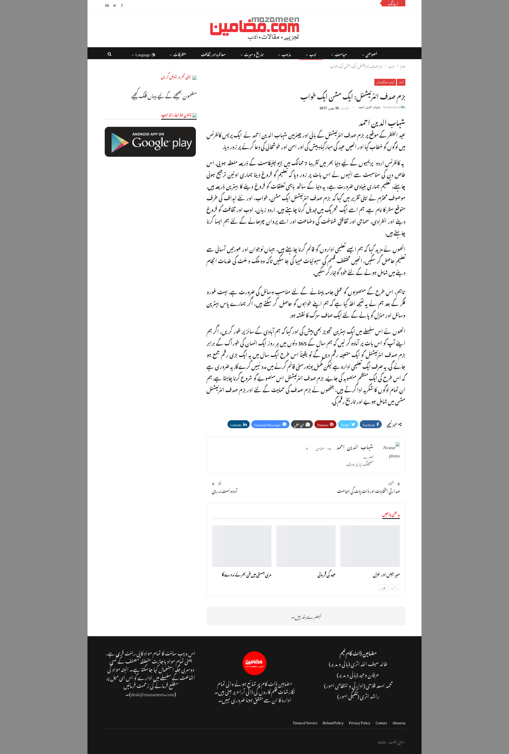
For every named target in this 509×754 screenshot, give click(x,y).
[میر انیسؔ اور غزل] (370, 546)
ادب (312, 53)
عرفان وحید (369, 674)
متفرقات (179, 53)
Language (142, 53)
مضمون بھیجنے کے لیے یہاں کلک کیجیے (164, 95)
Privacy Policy (359, 721)
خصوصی (371, 53)
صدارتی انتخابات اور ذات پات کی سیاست (368, 490)
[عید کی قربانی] (306, 546)
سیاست (341, 53)
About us (398, 721)
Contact (381, 721)
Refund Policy (333, 721)
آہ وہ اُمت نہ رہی (224, 490)
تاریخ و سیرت (253, 53)
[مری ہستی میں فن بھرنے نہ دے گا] (241, 546)
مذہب (286, 53)
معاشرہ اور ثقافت (213, 53)
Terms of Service (305, 721)
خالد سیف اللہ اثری (369, 663)
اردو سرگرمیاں (385, 82)
